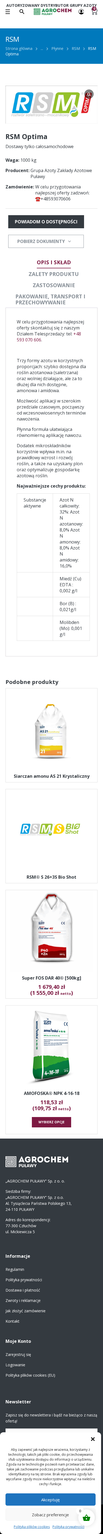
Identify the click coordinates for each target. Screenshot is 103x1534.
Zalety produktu (54, 274)
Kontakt (12, 1321)
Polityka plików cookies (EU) (30, 1375)
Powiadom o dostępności (46, 222)
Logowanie (15, 1364)
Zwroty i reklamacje (23, 1300)
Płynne (57, 48)
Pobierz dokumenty (41, 241)
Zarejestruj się (18, 1354)
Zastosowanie (54, 285)
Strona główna (18, 48)
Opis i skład (54, 262)
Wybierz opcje (51, 1122)
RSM (76, 48)
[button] (93, 1439)
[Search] (22, 11)
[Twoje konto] (81, 11)
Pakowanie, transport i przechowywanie (50, 299)
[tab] (54, 262)
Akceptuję (50, 1499)
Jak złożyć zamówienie (25, 1310)
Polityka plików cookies (32, 1526)
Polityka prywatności (68, 1526)
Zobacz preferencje (50, 1514)
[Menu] (7, 12)
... (42, 48)
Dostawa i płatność (22, 1290)
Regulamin (14, 1269)
